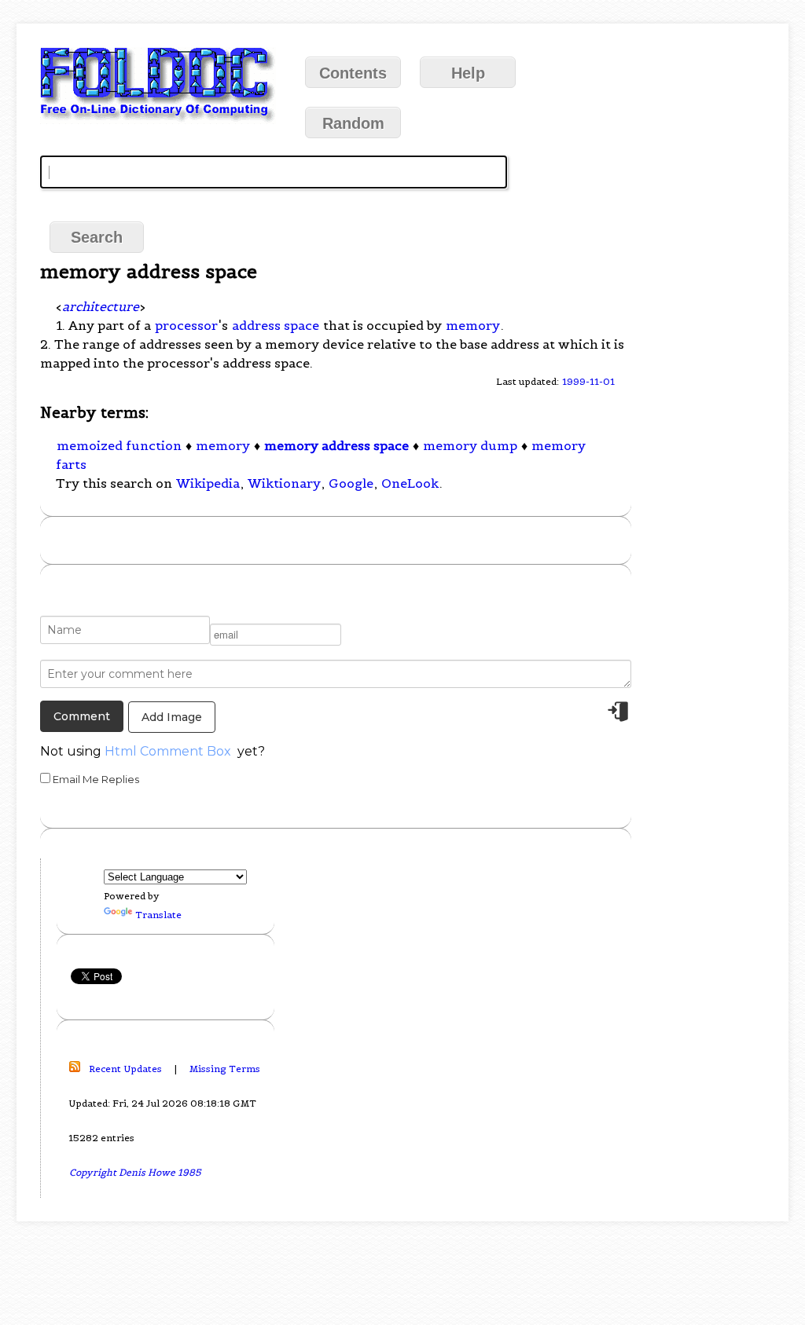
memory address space (336, 445)
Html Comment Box (168, 751)
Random (353, 123)
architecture (100, 306)
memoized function (119, 445)
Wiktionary (284, 483)
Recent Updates (125, 1068)
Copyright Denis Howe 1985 (135, 1172)
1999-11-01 (588, 381)
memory (473, 325)
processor (186, 325)
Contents (353, 73)
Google (351, 483)
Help (468, 73)
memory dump (470, 445)
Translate (158, 915)
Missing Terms (224, 1068)
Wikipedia (208, 483)
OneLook (410, 483)
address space (275, 325)
